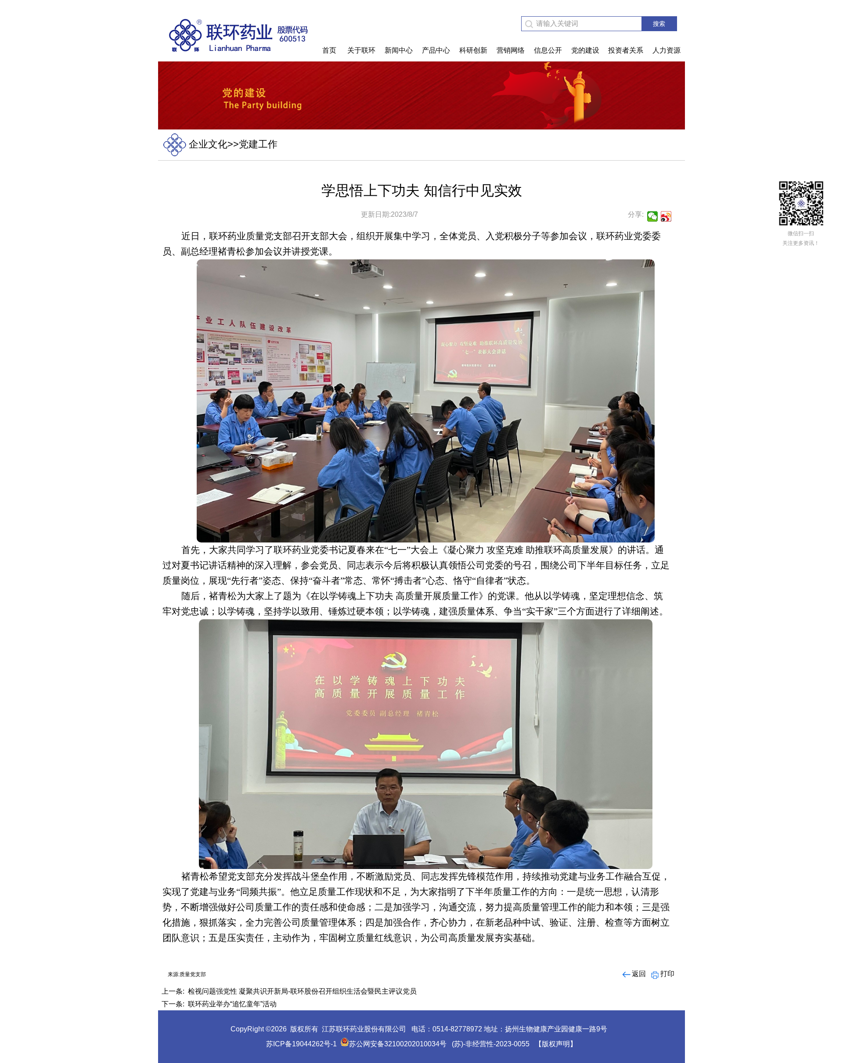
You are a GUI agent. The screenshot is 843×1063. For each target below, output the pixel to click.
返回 (639, 973)
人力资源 (666, 50)
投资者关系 (625, 50)
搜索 (659, 23)
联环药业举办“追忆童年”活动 (232, 1004)
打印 (667, 973)
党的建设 (585, 50)
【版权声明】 (556, 1044)
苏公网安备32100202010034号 (398, 1044)
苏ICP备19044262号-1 (301, 1044)
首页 (329, 50)
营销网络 (511, 50)
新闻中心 (399, 50)
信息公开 (548, 50)
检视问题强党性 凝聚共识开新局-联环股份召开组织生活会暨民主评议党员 (302, 991)
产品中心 (436, 50)
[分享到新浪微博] (666, 216)
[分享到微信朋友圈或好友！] (652, 216)
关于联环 (361, 50)
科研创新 (473, 50)
